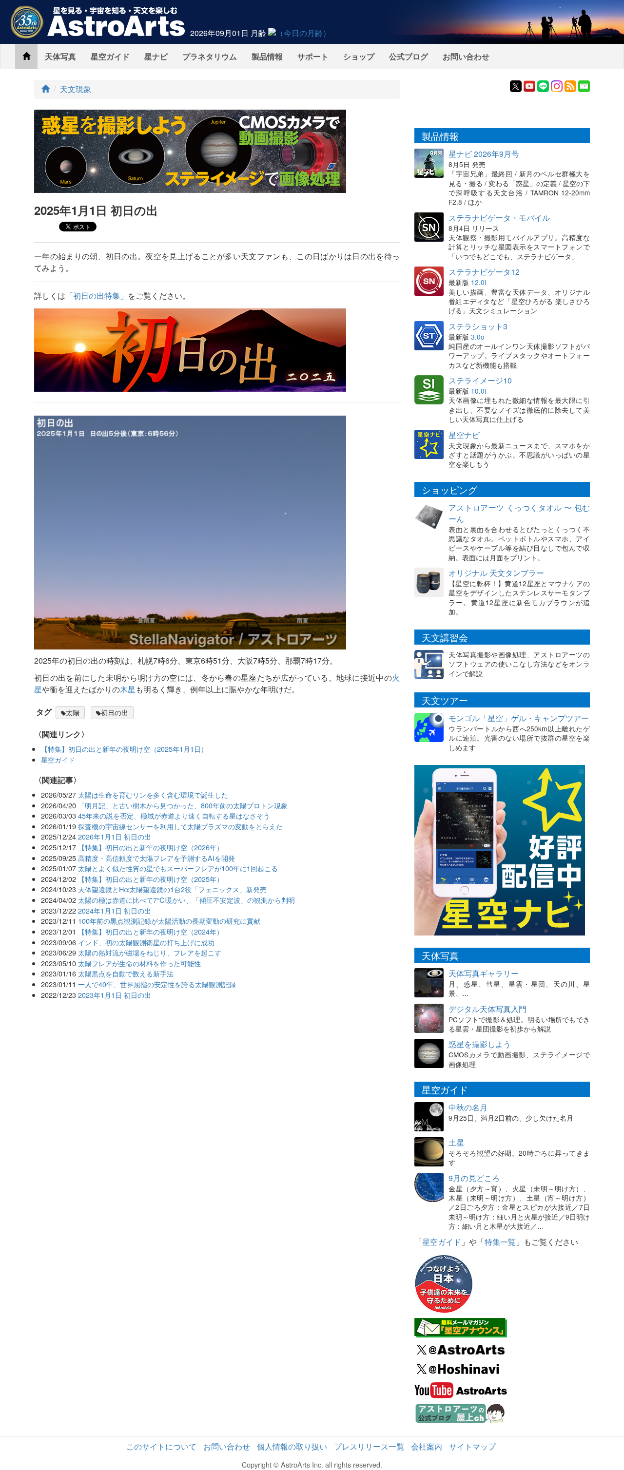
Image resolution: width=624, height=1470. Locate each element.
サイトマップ (472, 1446)
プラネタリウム (209, 56)
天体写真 (60, 56)
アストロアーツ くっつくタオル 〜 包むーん (519, 513)
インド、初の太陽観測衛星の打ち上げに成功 (146, 942)
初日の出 (114, 712)
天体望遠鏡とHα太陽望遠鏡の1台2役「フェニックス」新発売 (172, 889)
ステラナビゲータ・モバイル (499, 217)
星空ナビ (464, 434)
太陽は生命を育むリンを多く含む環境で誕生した (153, 794)
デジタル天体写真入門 (487, 1008)
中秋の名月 (468, 1107)
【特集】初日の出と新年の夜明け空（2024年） (150, 931)
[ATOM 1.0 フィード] (570, 85)
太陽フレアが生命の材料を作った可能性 (139, 963)
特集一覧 (500, 1241)
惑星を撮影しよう (479, 1044)
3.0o (478, 337)
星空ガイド (110, 56)
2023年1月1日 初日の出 (114, 995)
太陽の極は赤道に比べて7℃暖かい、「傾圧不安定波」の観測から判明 (186, 900)
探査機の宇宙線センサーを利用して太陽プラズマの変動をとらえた (180, 826)
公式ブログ (408, 56)
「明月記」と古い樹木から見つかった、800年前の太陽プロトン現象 (183, 805)
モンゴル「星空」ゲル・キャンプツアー (518, 718)
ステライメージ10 (480, 380)
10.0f (479, 391)
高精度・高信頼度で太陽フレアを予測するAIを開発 (156, 858)
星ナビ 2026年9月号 (483, 153)
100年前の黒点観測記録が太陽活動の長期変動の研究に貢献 (169, 921)
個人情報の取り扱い (292, 1446)
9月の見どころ (474, 1178)
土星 (456, 1142)
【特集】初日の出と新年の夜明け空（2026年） (150, 847)
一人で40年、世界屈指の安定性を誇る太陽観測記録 (157, 984)
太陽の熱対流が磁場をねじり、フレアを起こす (149, 952)
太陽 (72, 712)
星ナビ (156, 56)
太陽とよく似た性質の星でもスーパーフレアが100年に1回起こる (178, 868)
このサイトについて (161, 1446)
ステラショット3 (477, 326)
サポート (313, 56)
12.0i (478, 282)
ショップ (358, 56)
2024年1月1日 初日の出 (114, 910)
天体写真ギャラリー (483, 973)
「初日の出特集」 (96, 295)
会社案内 (426, 1446)
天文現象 (75, 89)
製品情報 (267, 56)
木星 (128, 689)
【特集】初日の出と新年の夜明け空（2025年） (150, 879)
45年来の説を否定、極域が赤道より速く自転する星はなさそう (174, 815)
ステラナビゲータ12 (484, 271)
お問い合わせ (466, 56)
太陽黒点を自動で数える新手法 (126, 973)
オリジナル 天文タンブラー (496, 572)
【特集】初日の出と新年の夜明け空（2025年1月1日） (124, 749)
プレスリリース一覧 (369, 1446)
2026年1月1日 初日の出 (114, 836)
